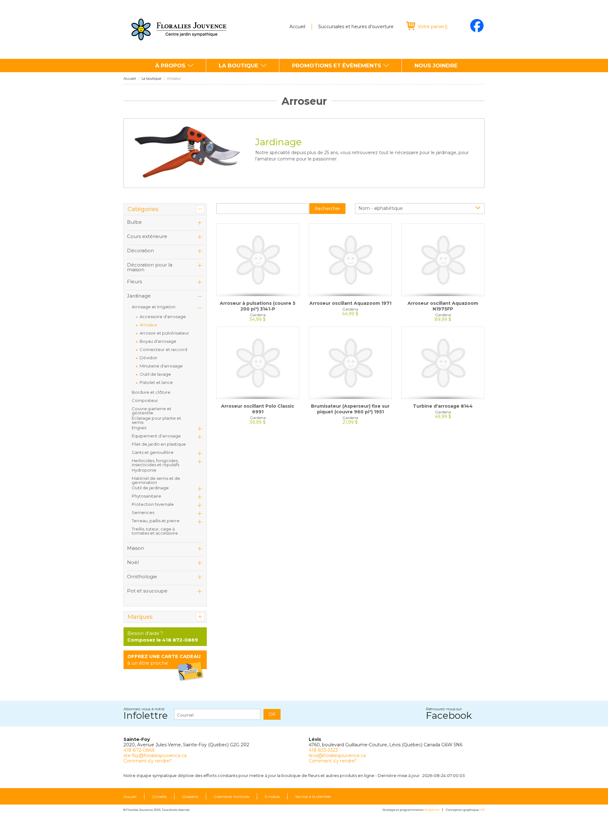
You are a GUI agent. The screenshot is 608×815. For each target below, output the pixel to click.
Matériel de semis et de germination (156, 480)
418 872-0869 (139, 750)
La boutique (238, 65)
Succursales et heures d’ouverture (356, 26)
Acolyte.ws (431, 810)
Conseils (159, 797)
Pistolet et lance (156, 382)
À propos (170, 65)
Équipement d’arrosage (156, 435)
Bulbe (134, 222)
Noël (133, 562)
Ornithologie (142, 577)
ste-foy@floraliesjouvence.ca (155, 755)
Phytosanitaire (146, 495)
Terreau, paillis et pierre (156, 520)
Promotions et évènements (336, 65)
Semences (143, 512)
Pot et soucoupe (147, 591)
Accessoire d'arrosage (163, 316)
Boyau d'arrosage (158, 341)
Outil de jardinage (150, 487)
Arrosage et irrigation (153, 306)
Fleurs (134, 282)
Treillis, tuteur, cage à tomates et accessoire (155, 531)
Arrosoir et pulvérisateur (164, 332)
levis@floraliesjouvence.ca (337, 755)
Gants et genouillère (153, 452)
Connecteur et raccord (163, 349)
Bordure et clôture (151, 392)
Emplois (272, 797)
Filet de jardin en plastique (159, 444)
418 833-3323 (323, 750)
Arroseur (148, 324)
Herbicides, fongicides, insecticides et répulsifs (155, 462)
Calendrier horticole (231, 797)
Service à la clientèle (313, 797)
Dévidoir (148, 357)
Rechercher (327, 208)
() (432, 26)
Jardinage (139, 296)
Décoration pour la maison (149, 267)
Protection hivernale (153, 504)
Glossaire (190, 797)
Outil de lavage (155, 374)
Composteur (145, 400)
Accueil (297, 26)
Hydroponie (144, 470)
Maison (135, 548)
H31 (481, 810)
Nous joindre (436, 65)
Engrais (139, 427)
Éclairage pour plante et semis (156, 420)
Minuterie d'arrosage (161, 365)
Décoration (140, 251)
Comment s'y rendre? (148, 761)
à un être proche (164, 659)
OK (272, 714)
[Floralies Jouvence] (179, 29)
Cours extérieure (147, 236)
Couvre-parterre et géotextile (151, 410)
